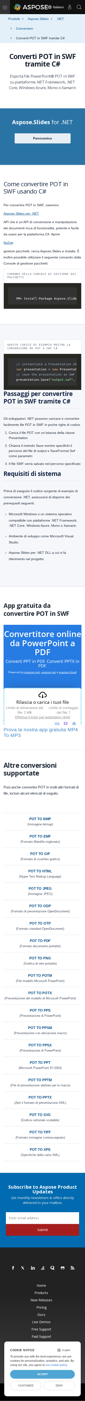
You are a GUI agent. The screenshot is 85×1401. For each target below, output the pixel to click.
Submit (42, 1229)
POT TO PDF (40, 941)
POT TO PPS (40, 1010)
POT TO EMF (40, 836)
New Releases (41, 1300)
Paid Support (41, 1336)
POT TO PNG (40, 958)
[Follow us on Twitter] (23, 1268)
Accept (42, 1374)
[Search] (79, 7)
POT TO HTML (40, 871)
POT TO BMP (40, 819)
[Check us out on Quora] (53, 1268)
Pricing (41, 1307)
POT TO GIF (40, 854)
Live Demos (41, 1322)
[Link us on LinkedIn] (33, 1268)
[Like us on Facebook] (13, 1268)
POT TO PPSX (40, 1045)
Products (41, 1292)
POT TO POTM (40, 976)
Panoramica (42, 138)
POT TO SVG (40, 1115)
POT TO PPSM (40, 1028)
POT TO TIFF (40, 1132)
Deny (59, 1385)
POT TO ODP (40, 906)
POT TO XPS (40, 1150)
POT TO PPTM (40, 1080)
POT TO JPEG (40, 888)
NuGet (8, 243)
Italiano (58, 7)
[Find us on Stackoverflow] (43, 1268)
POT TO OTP (40, 923)
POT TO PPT (40, 1063)
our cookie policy (56, 1365)
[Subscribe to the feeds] (73, 1268)
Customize (26, 1385)
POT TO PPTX (40, 1097)
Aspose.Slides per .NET (21, 213)
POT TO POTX (40, 993)
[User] (69, 7)
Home (41, 1285)
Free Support (41, 1329)
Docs (41, 1314)
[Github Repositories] (63, 1268)
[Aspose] (31, 7)
